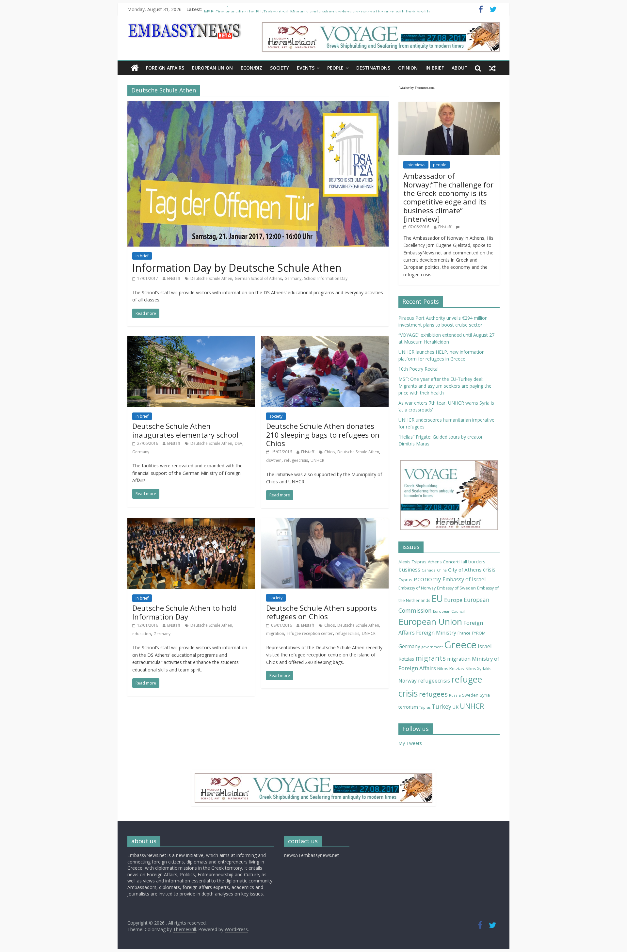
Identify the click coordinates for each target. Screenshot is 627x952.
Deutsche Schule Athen (211, 278)
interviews (416, 165)
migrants (430, 658)
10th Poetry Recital (224, 9)
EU (437, 598)
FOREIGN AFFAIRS (165, 68)
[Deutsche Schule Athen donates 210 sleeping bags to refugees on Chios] (325, 340)
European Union (430, 621)
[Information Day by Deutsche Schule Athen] (258, 105)
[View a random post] (492, 68)
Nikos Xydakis (478, 668)
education (141, 634)
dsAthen (273, 460)
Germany (292, 278)
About (460, 68)
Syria (485, 695)
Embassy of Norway (417, 588)
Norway (407, 680)
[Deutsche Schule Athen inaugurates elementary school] (191, 340)
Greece (460, 644)
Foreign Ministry (436, 632)
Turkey (441, 706)
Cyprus (405, 580)
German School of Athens (258, 278)
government (432, 647)
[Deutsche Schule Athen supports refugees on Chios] (325, 521)
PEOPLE (335, 68)
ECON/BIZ (251, 68)
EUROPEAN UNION (212, 68)
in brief (142, 256)
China (442, 570)
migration (275, 633)
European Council (449, 611)
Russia (455, 695)
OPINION (408, 68)
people (439, 165)
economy (427, 578)
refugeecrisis (296, 460)
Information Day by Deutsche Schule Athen (237, 268)
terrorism (408, 707)
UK (455, 707)
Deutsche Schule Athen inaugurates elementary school (185, 430)
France (464, 633)
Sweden (470, 695)
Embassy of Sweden (456, 588)
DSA (238, 443)
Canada (429, 570)
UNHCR (317, 460)
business (409, 569)
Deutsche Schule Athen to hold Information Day (184, 612)
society (275, 416)
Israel (485, 646)
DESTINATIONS (373, 68)
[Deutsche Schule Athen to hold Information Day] (191, 521)
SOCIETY (279, 68)
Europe (453, 600)
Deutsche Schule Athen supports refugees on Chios (321, 612)
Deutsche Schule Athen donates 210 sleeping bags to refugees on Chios (322, 434)
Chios (329, 452)
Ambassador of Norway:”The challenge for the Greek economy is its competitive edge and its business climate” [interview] (448, 197)
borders (476, 561)
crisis (489, 569)
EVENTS (305, 68)
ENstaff (173, 278)
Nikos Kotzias (450, 668)
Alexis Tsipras (412, 562)
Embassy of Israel (464, 579)
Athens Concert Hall (447, 562)
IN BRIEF (435, 68)
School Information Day (325, 278)
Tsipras (424, 707)
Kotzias (406, 659)
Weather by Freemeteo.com (417, 87)
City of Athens (465, 569)
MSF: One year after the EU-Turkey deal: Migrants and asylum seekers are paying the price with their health (444, 386)
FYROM (479, 633)
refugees (433, 694)
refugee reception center (310, 633)
